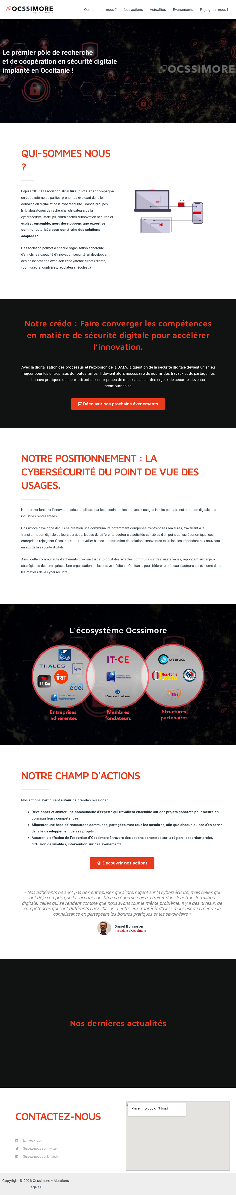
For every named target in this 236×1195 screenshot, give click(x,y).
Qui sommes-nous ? (100, 9)
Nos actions (133, 9)
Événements (183, 9)
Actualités (158, 9)
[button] (118, 404)
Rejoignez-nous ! (214, 9)
